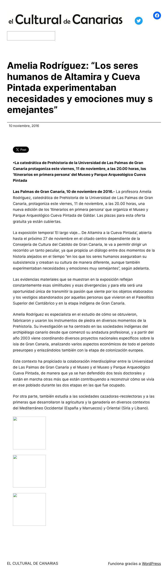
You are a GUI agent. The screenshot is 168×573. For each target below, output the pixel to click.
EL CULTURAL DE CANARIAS (32, 563)
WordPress (151, 563)
